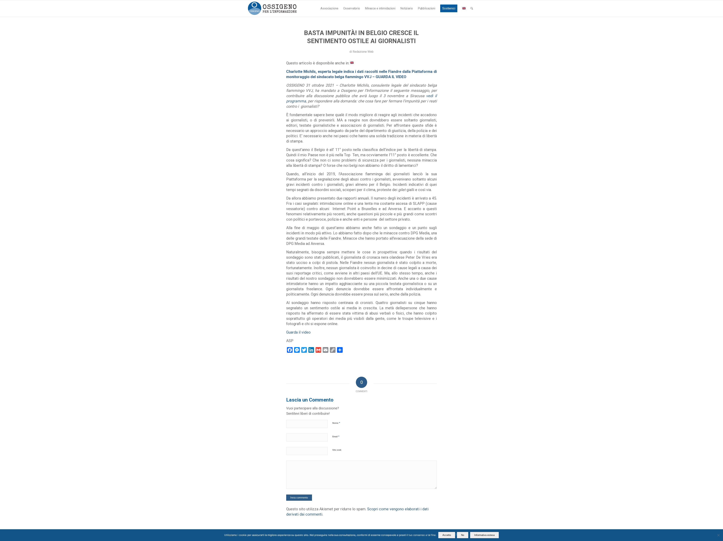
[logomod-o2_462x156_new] (272, 8)
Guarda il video (298, 332)
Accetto (446, 535)
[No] (718, 535)
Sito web (336, 450)
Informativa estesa (484, 535)
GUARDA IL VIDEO (390, 77)
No (462, 535)
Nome (336, 422)
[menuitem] (329, 8)
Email (335, 436)
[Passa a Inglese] (464, 8)
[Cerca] (471, 8)
